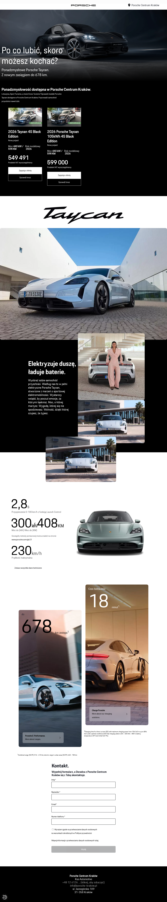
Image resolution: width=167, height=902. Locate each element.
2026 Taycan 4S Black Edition (24, 134)
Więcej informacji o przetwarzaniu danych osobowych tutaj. (75, 840)
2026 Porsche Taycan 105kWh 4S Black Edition (63, 136)
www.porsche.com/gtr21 (22, 539)
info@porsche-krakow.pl (83, 885)
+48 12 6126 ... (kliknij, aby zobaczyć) (83, 882)
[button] (4, 897)
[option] (25, 147)
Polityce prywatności (83, 833)
